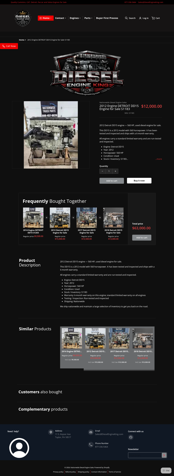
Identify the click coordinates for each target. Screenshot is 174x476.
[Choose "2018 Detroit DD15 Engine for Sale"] (121, 209)
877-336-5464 (130, 2)
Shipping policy (83, 472)
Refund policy (70, 472)
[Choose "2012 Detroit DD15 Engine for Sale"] (68, 209)
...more (158, 159)
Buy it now (139, 180)
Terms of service (115, 472)
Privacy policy (58, 472)
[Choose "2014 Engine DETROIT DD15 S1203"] (41, 209)
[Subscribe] (164, 455)
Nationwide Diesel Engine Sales (82, 467)
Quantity (103, 166)
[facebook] (131, 437)
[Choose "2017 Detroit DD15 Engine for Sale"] (94, 209)
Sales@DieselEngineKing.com (150, 2)
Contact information (99, 472)
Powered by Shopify (102, 467)
